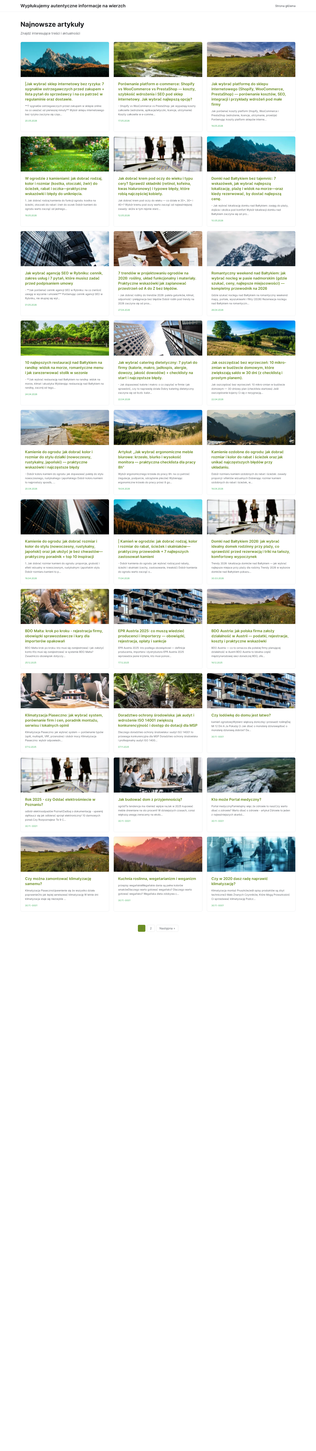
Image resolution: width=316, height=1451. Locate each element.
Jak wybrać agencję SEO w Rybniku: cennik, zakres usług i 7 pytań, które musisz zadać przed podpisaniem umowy (64, 278)
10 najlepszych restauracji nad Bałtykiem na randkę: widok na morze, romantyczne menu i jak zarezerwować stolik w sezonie (64, 367)
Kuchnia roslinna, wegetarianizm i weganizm (157, 878)
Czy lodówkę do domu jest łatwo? (241, 715)
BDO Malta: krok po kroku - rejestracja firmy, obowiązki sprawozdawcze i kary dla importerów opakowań (64, 636)
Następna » (167, 928)
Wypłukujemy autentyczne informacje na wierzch (73, 5)
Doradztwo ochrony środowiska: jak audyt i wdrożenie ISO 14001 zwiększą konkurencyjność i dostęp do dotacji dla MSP (158, 720)
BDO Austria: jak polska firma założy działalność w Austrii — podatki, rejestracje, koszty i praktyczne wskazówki (250, 636)
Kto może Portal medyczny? (236, 799)
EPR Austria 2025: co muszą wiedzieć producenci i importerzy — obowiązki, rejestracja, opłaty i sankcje (151, 636)
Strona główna (285, 6)
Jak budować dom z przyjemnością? (150, 799)
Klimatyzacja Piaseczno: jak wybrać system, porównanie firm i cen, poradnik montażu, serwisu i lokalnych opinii (64, 720)
